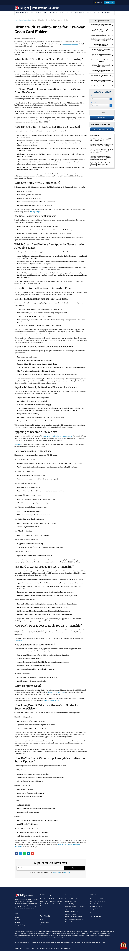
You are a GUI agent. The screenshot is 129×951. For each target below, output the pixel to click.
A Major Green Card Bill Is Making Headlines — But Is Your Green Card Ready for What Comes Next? (100, 157)
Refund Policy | (36, 948)
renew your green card (70, 44)
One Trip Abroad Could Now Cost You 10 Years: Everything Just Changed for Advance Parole (101, 151)
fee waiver (19, 640)
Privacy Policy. (67, 872)
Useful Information (25, 20)
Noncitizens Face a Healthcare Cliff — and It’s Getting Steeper (101, 139)
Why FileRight (65, 13)
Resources (78, 13)
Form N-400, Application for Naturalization (57, 436)
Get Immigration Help (105, 13)
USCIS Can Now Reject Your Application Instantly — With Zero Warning (101, 144)
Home (16, 20)
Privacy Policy (88, 935)
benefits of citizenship (51, 700)
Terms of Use (56, 872)
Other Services (49, 13)
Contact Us (91, 13)
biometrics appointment (56, 692)
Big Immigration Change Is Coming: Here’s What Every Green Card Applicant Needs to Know (101, 164)
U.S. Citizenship (21, 13)
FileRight (17, 444)
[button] (16, 853)
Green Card (35, 13)
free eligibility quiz (36, 212)
